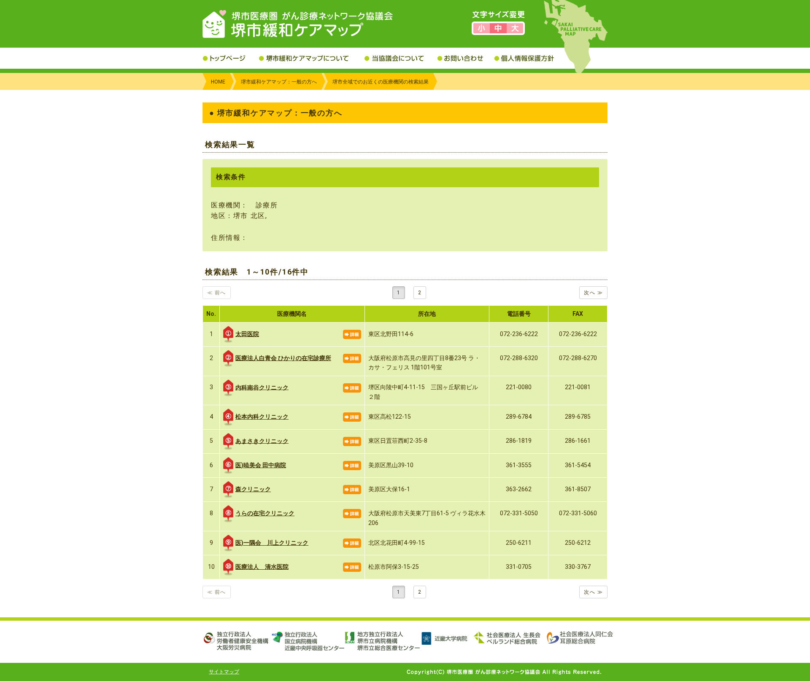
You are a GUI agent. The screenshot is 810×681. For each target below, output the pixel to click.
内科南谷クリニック (262, 387)
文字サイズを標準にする (498, 28)
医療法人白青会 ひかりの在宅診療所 (283, 358)
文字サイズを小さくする (481, 28)
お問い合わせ (465, 58)
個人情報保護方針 (530, 58)
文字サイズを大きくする (515, 28)
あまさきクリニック (262, 440)
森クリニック (253, 489)
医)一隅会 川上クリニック (271, 542)
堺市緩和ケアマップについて (311, 58)
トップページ (230, 58)
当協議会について (400, 58)
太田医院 (247, 334)
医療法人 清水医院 (262, 566)
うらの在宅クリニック (264, 513)
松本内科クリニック (262, 416)
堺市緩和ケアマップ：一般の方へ (279, 82)
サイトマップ (224, 672)
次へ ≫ (593, 293)
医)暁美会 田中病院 (260, 465)
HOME (218, 82)
